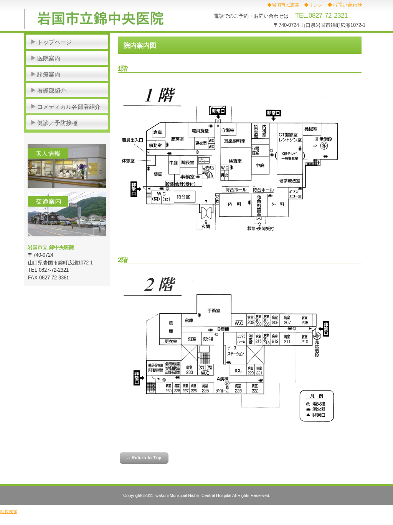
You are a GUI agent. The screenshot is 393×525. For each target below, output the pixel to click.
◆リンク (313, 5)
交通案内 (67, 214)
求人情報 (67, 166)
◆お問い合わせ (344, 5)
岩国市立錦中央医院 (100, 19)
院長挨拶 (8, 511)
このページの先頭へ (144, 458)
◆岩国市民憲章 (283, 5)
